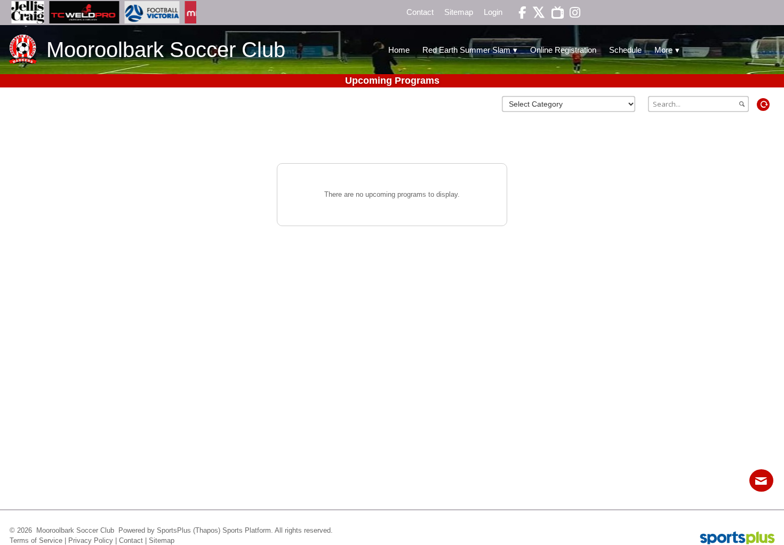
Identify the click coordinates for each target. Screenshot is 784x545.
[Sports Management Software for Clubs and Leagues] (733, 539)
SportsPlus (174, 530)
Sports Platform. (247, 530)
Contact (131, 540)
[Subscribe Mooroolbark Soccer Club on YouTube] (554, 12)
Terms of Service (36, 540)
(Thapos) (206, 530)
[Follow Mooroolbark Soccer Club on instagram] (572, 12)
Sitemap (161, 540)
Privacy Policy (90, 540)
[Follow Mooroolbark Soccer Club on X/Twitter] (535, 12)
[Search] (754, 104)
